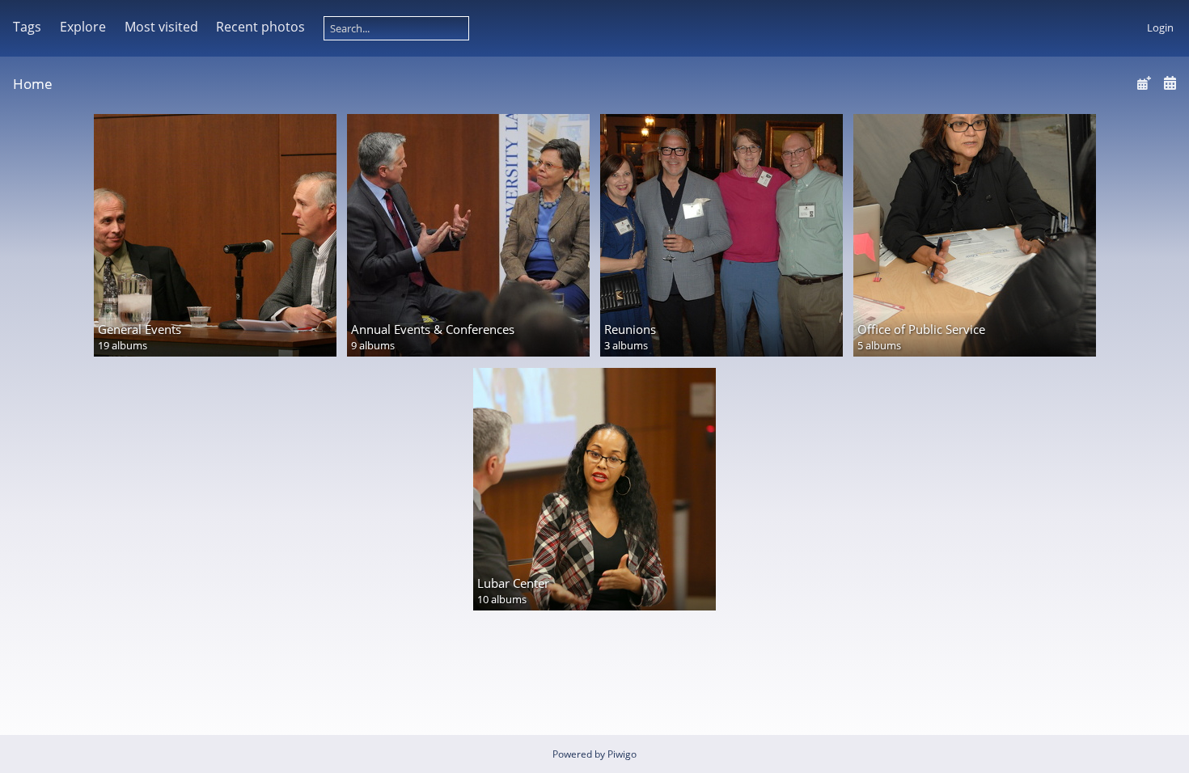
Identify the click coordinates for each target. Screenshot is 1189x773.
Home (33, 83)
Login (1160, 27)
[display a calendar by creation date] (1169, 83)
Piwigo (622, 754)
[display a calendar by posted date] (1143, 83)
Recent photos (260, 27)
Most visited (161, 27)
